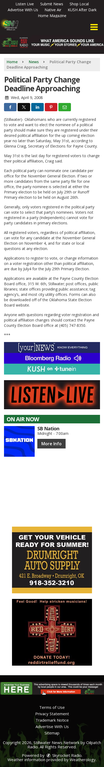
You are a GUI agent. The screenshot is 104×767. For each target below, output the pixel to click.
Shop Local (79, 3)
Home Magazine (52, 15)
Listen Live (24, 3)
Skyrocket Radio (66, 755)
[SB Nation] (19, 441)
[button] (94, 27)
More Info (51, 444)
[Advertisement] (52, 560)
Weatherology (83, 759)
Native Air (53, 9)
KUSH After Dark (82, 9)
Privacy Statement (52, 713)
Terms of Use (52, 707)
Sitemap (52, 733)
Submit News (51, 3)
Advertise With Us (23, 9)
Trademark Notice (52, 720)
